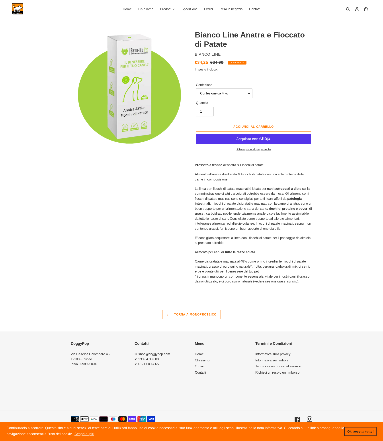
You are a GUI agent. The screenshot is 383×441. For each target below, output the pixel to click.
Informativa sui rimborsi (272, 360)
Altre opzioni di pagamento (253, 149)
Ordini (199, 366)
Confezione (204, 85)
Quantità (202, 103)
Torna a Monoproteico (195, 314)
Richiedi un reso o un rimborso (277, 372)
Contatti (200, 372)
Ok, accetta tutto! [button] (360, 431)
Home (199, 354)
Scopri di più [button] (84, 434)
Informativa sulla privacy (273, 354)
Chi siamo (202, 360)
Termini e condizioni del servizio (278, 366)
